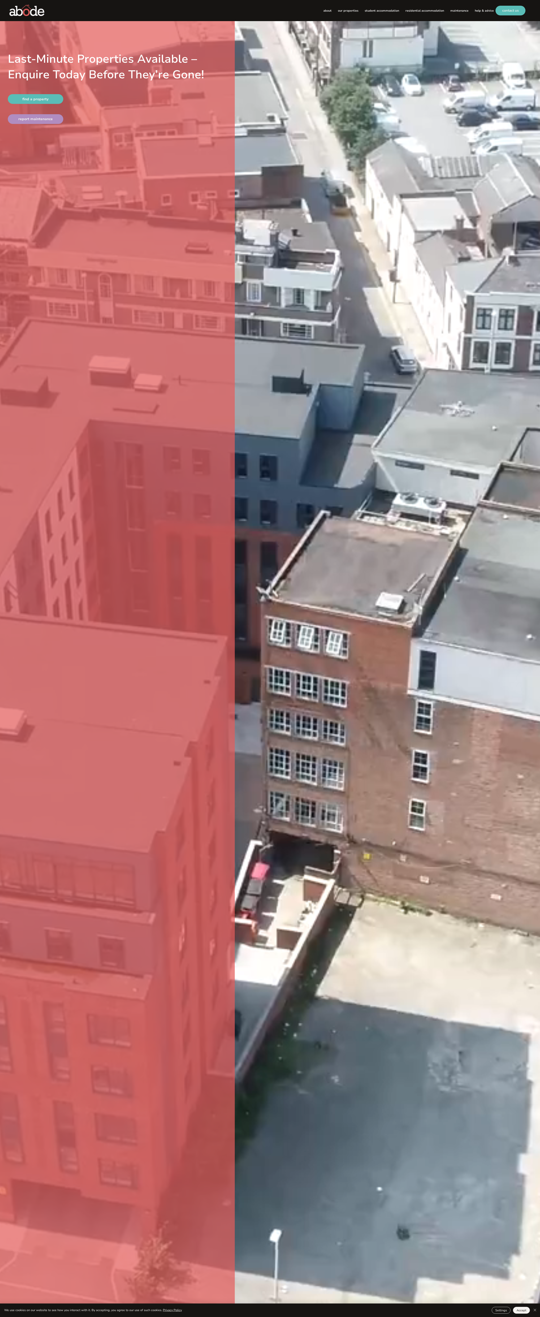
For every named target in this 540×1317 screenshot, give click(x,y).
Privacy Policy (172, 1310)
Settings (501, 1310)
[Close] (534, 1310)
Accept (521, 1310)
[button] (348, 10)
